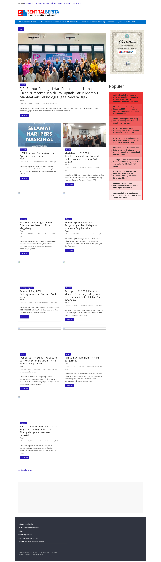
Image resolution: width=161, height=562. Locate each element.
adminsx (37, 103)
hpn (47, 103)
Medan (68, 150)
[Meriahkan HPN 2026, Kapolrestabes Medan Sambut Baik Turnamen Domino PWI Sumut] (84, 124)
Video (134, 22)
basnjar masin (91, 366)
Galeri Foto (127, 22)
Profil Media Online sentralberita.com (31, 542)
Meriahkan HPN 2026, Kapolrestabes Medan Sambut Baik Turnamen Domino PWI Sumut (82, 157)
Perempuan (53, 103)
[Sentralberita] (38, 9)
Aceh (40, 22)
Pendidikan (85, 22)
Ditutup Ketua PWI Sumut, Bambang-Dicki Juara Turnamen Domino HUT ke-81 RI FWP (54, 3)
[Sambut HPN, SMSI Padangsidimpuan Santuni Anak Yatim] (39, 262)
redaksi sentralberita (40, 162)
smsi (55, 303)
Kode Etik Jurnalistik (25, 535)
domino (97, 167)
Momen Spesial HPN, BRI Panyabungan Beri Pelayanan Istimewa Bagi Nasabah (81, 225)
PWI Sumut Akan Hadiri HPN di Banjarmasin (82, 359)
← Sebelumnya (25, 470)
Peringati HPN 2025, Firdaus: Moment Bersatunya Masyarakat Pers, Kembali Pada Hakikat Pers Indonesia (83, 295)
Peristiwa (48, 22)
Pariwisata (74, 22)
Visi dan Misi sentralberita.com (29, 528)
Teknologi (101, 22)
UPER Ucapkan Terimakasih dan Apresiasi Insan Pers (38, 154)
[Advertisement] (80, 497)
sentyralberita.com (30, 372)
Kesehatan (93, 22)
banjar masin (47, 369)
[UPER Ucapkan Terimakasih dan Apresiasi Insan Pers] (39, 124)
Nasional (27, 22)
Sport (62, 22)
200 (53, 234)
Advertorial (110, 22)
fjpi (44, 103)
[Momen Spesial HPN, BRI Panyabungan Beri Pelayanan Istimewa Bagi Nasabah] (84, 193)
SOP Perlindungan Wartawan (28, 538)
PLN (56, 441)
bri (98, 234)
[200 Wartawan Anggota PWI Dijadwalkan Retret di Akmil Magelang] (39, 193)
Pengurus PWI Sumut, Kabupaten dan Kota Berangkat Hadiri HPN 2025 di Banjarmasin (39, 360)
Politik (67, 22)
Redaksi (21, 531)
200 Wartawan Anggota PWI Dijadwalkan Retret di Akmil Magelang (36, 225)
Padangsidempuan (27, 288)
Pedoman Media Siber (26, 524)
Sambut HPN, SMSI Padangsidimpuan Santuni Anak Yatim (38, 294)
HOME (21, 22)
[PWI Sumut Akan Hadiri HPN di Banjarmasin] (84, 328)
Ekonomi (56, 22)
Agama (119, 22)
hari (51, 162)
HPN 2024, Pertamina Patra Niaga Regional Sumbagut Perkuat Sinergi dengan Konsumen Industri (39, 431)
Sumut (33, 22)
